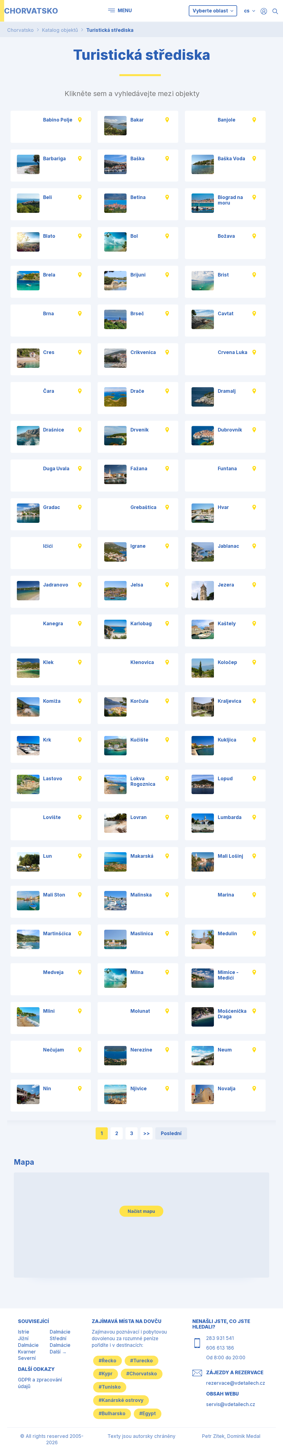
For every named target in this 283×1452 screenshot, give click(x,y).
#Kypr (105, 1373)
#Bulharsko (112, 1413)
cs (247, 11)
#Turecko (141, 1360)
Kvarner (27, 1352)
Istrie (23, 1332)
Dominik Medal (243, 1436)
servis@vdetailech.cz (230, 1404)
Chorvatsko (20, 30)
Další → (58, 1352)
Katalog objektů (60, 30)
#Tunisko (110, 1387)
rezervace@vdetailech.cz (235, 1383)
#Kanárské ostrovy (121, 1400)
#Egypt (147, 1413)
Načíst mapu (141, 1211)
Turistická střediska (109, 30)
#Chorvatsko (141, 1373)
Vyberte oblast (211, 11)
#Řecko (107, 1360)
